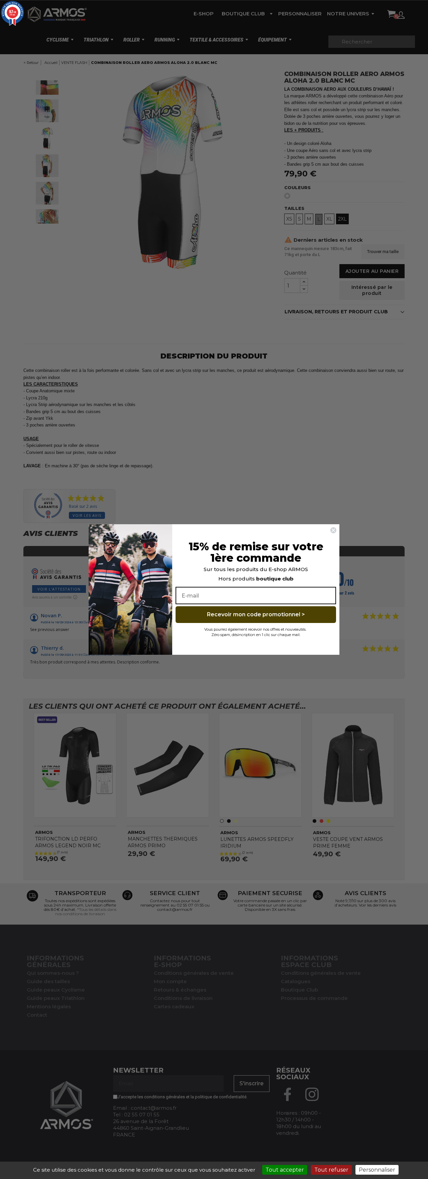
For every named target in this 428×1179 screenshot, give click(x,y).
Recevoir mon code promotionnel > (256, 614)
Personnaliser (377, 1170)
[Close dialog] (333, 530)
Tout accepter (284, 1170)
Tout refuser (331, 1170)
